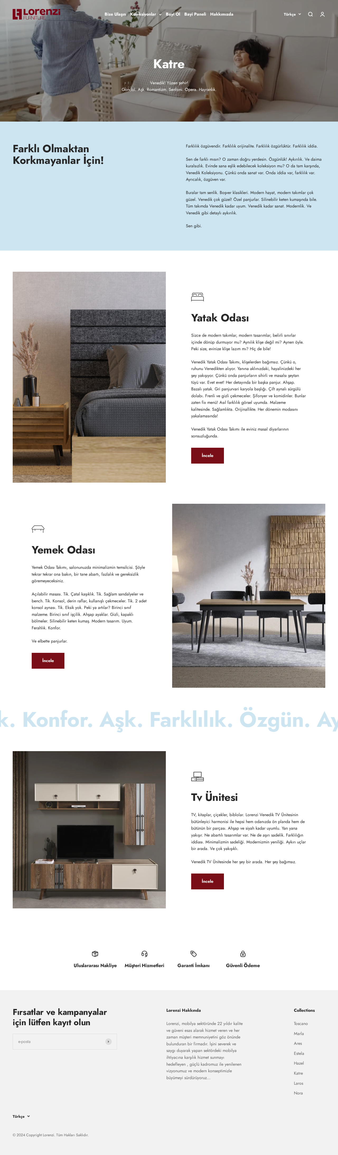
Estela (299, 1053)
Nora (298, 1093)
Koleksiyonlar (143, 14)
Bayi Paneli (195, 14)
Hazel (299, 1063)
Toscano (301, 1023)
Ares (298, 1043)
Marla (299, 1034)
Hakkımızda (221, 14)
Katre (298, 1073)
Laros (298, 1083)
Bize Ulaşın (115, 14)
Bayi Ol (173, 14)
